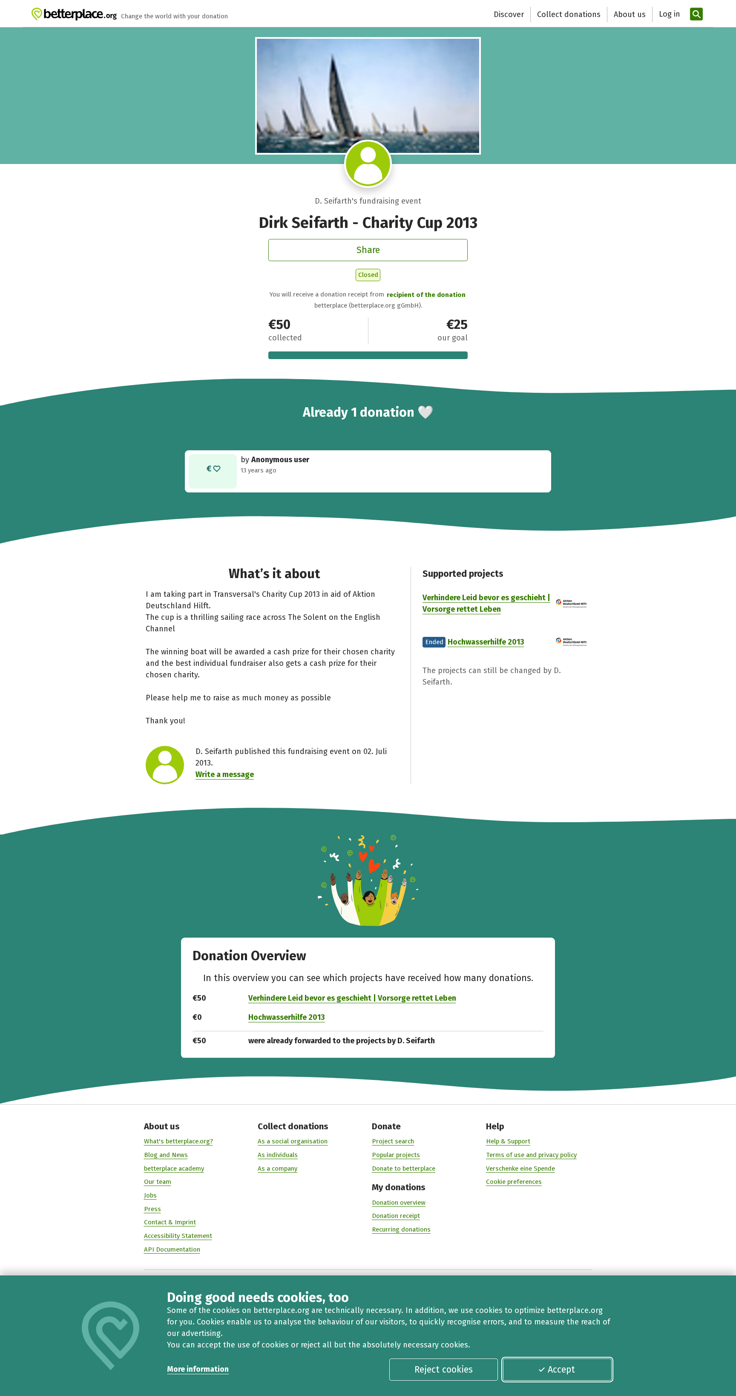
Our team (157, 1182)
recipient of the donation (426, 295)
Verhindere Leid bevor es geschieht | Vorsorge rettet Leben (352, 998)
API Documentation (172, 1249)
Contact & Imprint (170, 1222)
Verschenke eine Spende (520, 1168)
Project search (393, 1141)
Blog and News (166, 1155)
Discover (509, 14)
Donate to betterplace (403, 1168)
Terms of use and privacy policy (531, 1155)
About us (630, 14)
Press (152, 1209)
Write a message (225, 774)
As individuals (278, 1155)
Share (368, 250)
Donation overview (399, 1202)
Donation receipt (396, 1216)
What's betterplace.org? (178, 1141)
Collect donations (569, 14)
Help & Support (508, 1141)
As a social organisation (293, 1141)
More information (198, 1369)
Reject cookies (443, 1369)
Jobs (150, 1195)
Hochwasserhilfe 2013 (486, 642)
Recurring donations (401, 1229)
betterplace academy (174, 1168)
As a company (277, 1168)
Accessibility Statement (178, 1236)
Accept (561, 1369)
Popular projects (396, 1155)
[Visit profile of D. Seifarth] (368, 164)
